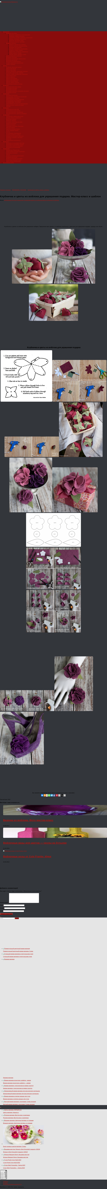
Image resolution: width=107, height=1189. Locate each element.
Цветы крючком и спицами (14, 56)
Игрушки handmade (12, 95)
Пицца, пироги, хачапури (13, 117)
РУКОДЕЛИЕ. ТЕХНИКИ (13, 102)
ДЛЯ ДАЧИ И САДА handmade (15, 99)
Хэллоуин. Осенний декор (13, 160)
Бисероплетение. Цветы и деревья (16, 113)
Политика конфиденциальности (12, 1184)
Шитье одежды (10, 77)
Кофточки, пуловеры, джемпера (18, 51)
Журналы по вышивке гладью (15, 144)
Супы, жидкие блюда (12, 130)
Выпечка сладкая (11, 119)
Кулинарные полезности (13, 140)
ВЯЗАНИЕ (6, 32)
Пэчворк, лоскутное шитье (14, 67)
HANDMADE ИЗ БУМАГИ (13, 101)
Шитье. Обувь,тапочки (12, 82)
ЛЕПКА (8, 106)
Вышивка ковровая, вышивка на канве (17, 91)
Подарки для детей (11, 157)
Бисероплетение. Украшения (14, 112)
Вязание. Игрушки (11, 57)
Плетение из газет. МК (12, 109)
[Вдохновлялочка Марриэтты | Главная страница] (9, 2)
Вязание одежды (11, 43)
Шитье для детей (11, 68)
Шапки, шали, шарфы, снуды (17, 54)
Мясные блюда (10, 127)
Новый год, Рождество (12, 150)
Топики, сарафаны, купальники (18, 48)
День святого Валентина (13, 161)
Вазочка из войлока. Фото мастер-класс (28, 820)
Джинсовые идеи (11, 75)
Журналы (6, 141)
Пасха (8, 154)
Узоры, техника (10, 64)
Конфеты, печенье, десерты (14, 137)
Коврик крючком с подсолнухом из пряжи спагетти (17, 1088)
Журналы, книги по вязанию (14, 146)
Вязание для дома (11, 33)
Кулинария (6, 115)
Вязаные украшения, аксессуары (16, 58)
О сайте (5, 1183)
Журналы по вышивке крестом (15, 143)
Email (2, 908)
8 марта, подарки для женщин (15, 155)
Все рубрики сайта (8, 162)
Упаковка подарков (11, 153)
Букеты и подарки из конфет (14, 158)
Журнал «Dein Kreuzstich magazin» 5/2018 (15, 1152)
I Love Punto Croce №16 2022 (11, 1162)
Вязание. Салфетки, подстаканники (19, 34)
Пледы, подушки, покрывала (17, 39)
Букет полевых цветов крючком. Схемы (14, 1146)
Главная (5, 1181)
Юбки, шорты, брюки (15, 53)
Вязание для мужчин (15, 47)
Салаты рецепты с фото (13, 134)
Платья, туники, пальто (16, 50)
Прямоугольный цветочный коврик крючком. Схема (18, 951)
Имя (1, 905)
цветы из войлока (36, 200)
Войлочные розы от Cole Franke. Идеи (27, 856)
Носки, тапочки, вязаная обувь (18, 46)
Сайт (1, 911)
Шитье (5, 65)
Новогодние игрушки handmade (15, 151)
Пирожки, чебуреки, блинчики (14, 126)
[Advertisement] (47, 18)
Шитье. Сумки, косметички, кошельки (17, 74)
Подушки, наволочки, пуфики (14, 72)
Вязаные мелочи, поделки (16, 41)
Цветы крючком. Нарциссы (11, 1112)
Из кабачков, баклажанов (13, 133)
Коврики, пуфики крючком (16, 36)
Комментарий (4, 902)
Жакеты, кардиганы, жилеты (17, 44)
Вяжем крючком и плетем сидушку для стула (16, 1099)
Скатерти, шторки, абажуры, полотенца (20, 37)
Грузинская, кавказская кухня (14, 116)
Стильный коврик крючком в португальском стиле (17, 956)
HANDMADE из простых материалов (17, 103)
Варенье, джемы (11, 120)
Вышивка (6, 85)
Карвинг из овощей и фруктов (15, 136)
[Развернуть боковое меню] (0, 1107)
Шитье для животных (12, 79)
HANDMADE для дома (12, 98)
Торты (8, 131)
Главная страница (5, 190)
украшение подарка (23, 200)
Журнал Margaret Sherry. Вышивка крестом (15, 1157)
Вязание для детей (11, 60)
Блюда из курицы (11, 123)
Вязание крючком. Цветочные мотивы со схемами (17, 1123)
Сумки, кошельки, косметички (14, 63)
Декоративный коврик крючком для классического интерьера (21, 1093)
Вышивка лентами (11, 88)
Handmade (6, 93)
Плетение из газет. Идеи (13, 110)
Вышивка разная (11, 92)
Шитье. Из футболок (12, 81)
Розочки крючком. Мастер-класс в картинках (16, 1118)
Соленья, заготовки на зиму (14, 122)
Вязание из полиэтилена (13, 61)
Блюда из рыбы (10, 124)
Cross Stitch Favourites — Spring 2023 (14, 1168)
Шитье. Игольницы (11, 78)
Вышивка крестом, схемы (13, 86)
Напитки (8, 139)
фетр (30, 200)
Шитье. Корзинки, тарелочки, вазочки (17, 71)
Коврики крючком (8, 1077)
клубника (6, 200)
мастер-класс (13, 200)
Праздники (6, 148)
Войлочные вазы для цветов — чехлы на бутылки (35, 842)
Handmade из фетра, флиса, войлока (38, 190)
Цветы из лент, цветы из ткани (15, 105)
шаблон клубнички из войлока (50, 200)
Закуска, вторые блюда (13, 129)
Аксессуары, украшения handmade (16, 96)
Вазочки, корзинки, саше (16, 40)
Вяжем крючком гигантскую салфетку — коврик (17, 1083)
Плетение (6, 108)
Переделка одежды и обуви (14, 84)
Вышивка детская (11, 89)
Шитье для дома (11, 70)
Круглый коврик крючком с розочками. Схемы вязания (19, 1104)
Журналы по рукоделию (13, 147)
